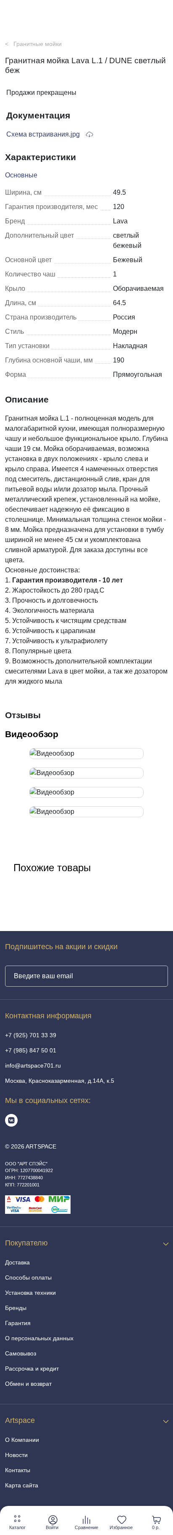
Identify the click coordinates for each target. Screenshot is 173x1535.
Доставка (17, 1262)
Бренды (15, 1307)
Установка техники (30, 1292)
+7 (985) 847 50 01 (30, 1050)
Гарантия (18, 1323)
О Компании (22, 1439)
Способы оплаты (28, 1277)
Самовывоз (20, 1353)
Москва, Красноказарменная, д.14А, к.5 (59, 1080)
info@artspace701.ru (33, 1065)
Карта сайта (21, 1485)
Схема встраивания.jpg (43, 134)
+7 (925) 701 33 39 (30, 1035)
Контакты (17, 1470)
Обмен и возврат (28, 1383)
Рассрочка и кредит (32, 1368)
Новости (16, 1455)
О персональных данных (39, 1338)
